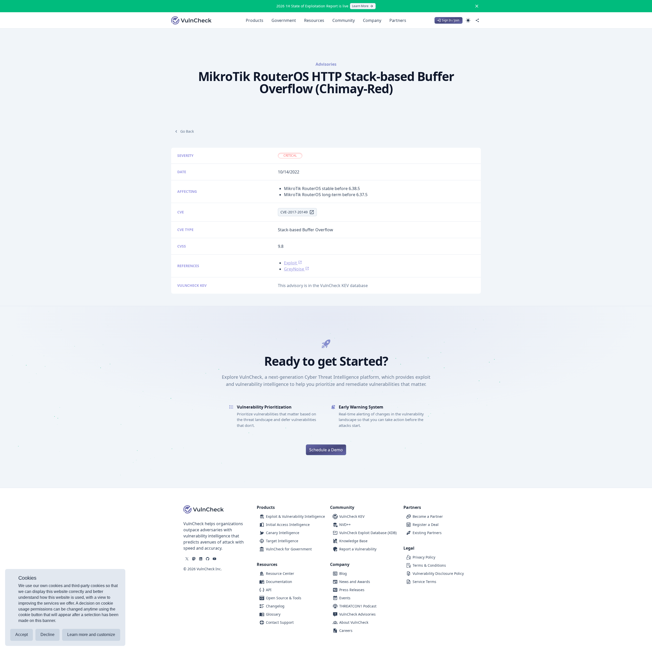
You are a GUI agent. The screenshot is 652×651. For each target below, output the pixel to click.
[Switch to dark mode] (468, 20)
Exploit (291, 263)
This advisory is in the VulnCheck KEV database (323, 285)
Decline (47, 634)
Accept (21, 634)
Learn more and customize (91, 634)
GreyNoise (294, 269)
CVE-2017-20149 (294, 212)
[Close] (477, 6)
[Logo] (191, 20)
